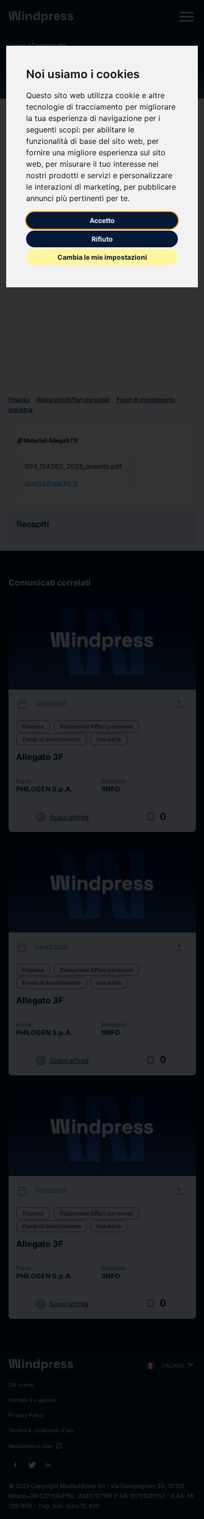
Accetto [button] (102, 220)
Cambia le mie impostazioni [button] (102, 257)
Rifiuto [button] (102, 239)
